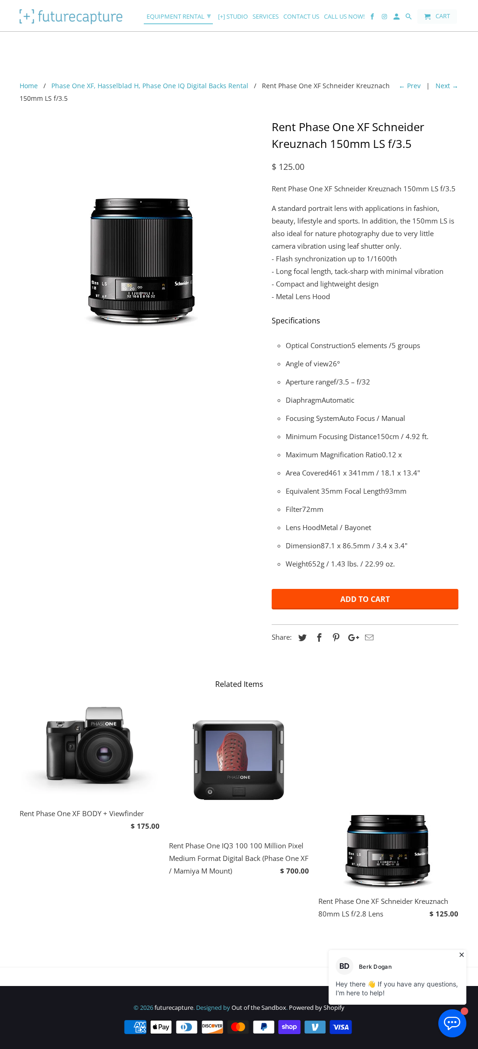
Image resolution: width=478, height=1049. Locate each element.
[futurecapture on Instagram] (385, 18)
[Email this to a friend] (367, 637)
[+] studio (233, 17)
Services (266, 17)
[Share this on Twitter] (301, 637)
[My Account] (397, 18)
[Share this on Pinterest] (334, 637)
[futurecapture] (71, 15)
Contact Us (301, 17)
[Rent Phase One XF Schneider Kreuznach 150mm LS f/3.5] (141, 222)
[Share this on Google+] (351, 637)
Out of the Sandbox (259, 1007)
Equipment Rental (179, 15)
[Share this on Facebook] (317, 637)
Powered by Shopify (316, 1007)
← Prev (410, 85)
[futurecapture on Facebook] (373, 18)
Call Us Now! (344, 17)
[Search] (409, 18)
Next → (447, 85)
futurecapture (174, 1007)
